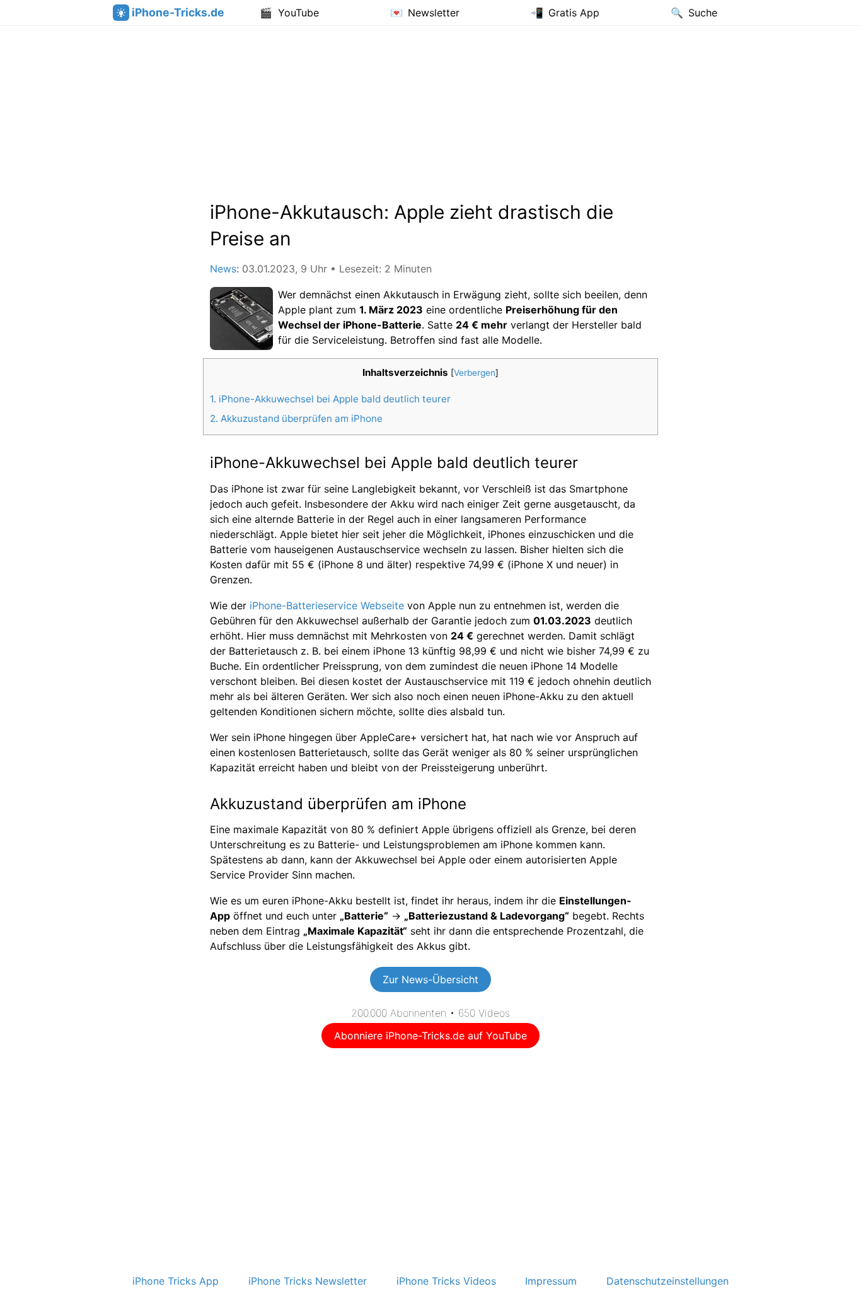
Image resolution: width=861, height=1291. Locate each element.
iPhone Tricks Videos (446, 1281)
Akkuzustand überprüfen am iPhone (296, 418)
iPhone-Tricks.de (178, 12)
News (223, 268)
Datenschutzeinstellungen (667, 1281)
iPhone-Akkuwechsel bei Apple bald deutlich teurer (330, 399)
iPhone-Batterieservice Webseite (327, 605)
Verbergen (474, 373)
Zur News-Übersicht (430, 979)
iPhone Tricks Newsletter (307, 1281)
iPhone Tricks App (175, 1281)
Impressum (551, 1281)
